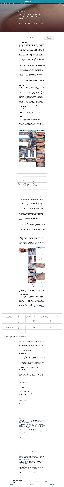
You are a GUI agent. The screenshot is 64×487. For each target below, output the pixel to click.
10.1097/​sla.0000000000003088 (30, 453)
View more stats (49, 40)
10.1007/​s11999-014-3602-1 (25, 458)
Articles (1, 3)
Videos (24, 3)
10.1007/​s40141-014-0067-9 (36, 421)
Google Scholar (21, 418)
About (13, 3)
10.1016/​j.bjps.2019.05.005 (40, 407)
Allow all (52, 484)
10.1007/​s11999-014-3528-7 (35, 426)
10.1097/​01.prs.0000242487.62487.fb (37, 477)
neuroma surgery (41, 23)
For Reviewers (21, 3)
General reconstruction (22, 11)
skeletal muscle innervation (34, 23)
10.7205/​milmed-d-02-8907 (32, 417)
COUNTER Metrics (26, 481)
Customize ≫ (32, 484)
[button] (32, 149)
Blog (17, 3)
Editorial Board (9, 3)
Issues (15, 3)
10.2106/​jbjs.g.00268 (34, 442)
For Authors (5, 3)
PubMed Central (25, 422)
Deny (12, 484)
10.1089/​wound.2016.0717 (28, 468)
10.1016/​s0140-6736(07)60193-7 (25, 437)
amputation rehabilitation (27, 23)
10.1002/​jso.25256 (34, 472)
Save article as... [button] (32, 37)
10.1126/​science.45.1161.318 (24, 463)
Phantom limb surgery (21, 23)
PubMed (28, 422)
